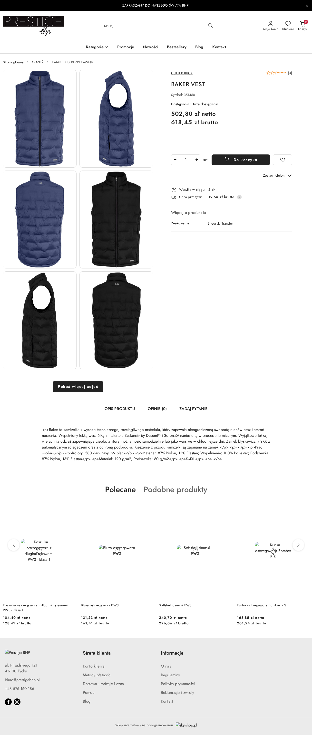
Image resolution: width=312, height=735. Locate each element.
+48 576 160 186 (19, 688)
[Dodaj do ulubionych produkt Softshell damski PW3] (225, 508)
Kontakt (167, 701)
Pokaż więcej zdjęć (78, 386)
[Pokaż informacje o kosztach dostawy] (239, 197)
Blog (87, 701)
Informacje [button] (172, 653)
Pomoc (89, 692)
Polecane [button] (120, 489)
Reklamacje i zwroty (177, 692)
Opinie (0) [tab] (157, 408)
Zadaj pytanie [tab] (193, 408)
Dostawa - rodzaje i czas (103, 684)
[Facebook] (8, 701)
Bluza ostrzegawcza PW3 (100, 605)
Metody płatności (97, 675)
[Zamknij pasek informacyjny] (307, 5)
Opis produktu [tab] (120, 408)
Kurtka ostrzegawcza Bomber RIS (261, 605)
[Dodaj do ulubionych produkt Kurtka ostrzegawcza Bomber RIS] (303, 508)
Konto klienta (94, 666)
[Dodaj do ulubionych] (282, 159)
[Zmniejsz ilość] (175, 160)
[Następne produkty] (298, 545)
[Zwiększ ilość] (196, 160)
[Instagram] (17, 701)
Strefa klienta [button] (97, 653)
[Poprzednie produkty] (13, 545)
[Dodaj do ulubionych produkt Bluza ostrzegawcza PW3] (147, 508)
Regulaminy (170, 675)
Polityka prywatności (178, 684)
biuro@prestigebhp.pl (22, 680)
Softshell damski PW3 (175, 605)
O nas (166, 666)
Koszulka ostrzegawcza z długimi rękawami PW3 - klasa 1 (35, 607)
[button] (97, 47)
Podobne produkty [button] (175, 489)
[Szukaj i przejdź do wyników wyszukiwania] (210, 26)
